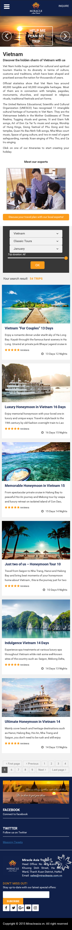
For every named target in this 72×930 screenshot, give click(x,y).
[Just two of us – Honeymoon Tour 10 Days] (36, 540)
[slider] (66, 258)
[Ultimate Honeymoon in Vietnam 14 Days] (36, 697)
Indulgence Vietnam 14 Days (27, 643)
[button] (65, 36)
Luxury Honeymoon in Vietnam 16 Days (35, 407)
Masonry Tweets (13, 842)
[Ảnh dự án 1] (36, 786)
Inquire (64, 5)
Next (41, 769)
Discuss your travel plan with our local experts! (36, 216)
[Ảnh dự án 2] (36, 798)
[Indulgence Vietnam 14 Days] (36, 618)
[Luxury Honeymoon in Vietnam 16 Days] (36, 382)
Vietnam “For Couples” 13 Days (29, 328)
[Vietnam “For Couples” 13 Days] (36, 304)
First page (14, 763)
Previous (33, 763)
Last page (58, 769)
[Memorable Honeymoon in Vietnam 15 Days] (36, 461)
